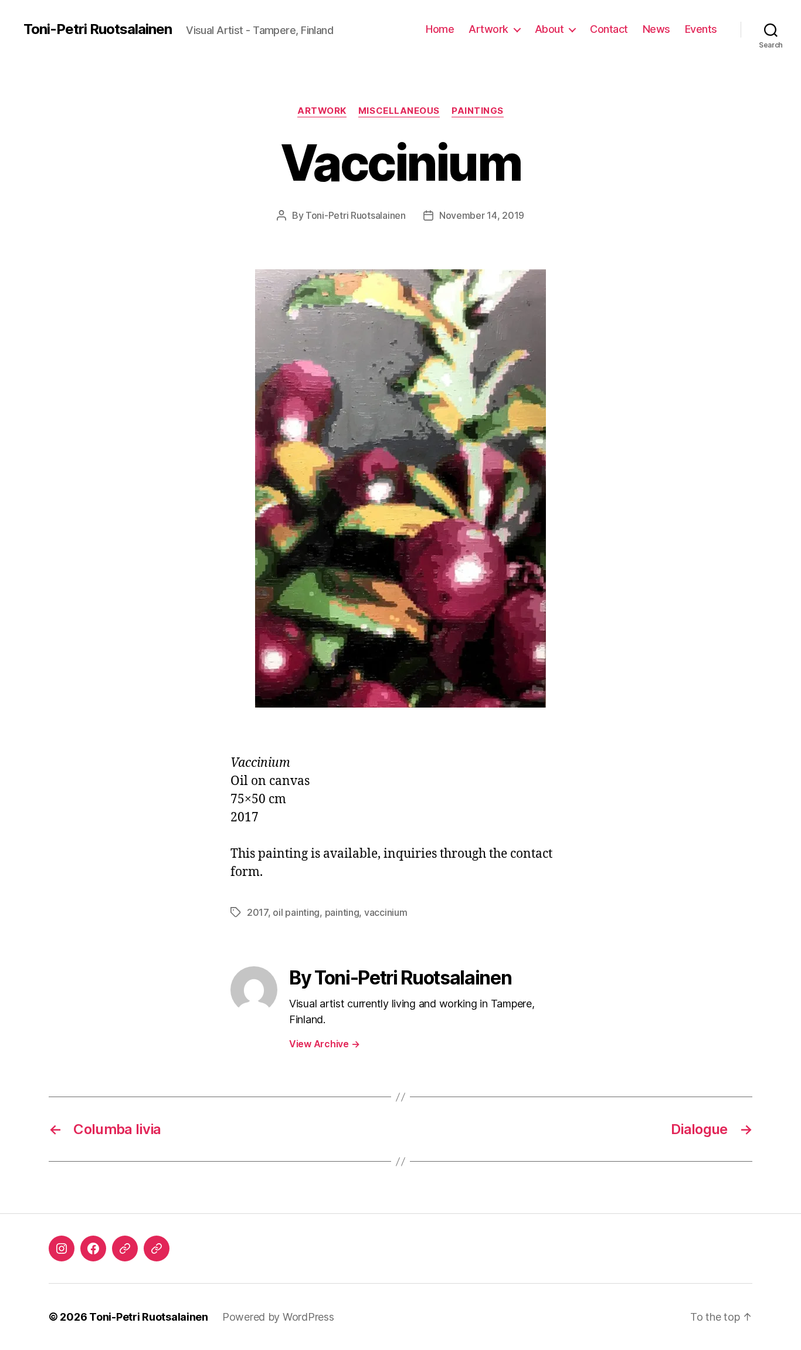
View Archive (324, 1044)
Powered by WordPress (278, 1317)
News (656, 29)
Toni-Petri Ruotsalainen (97, 29)
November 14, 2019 (481, 215)
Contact (609, 29)
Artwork (488, 29)
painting (342, 912)
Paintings (478, 111)
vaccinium (386, 912)
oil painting (296, 912)
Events (701, 29)
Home (440, 29)
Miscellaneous (399, 111)
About (549, 29)
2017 (257, 912)
